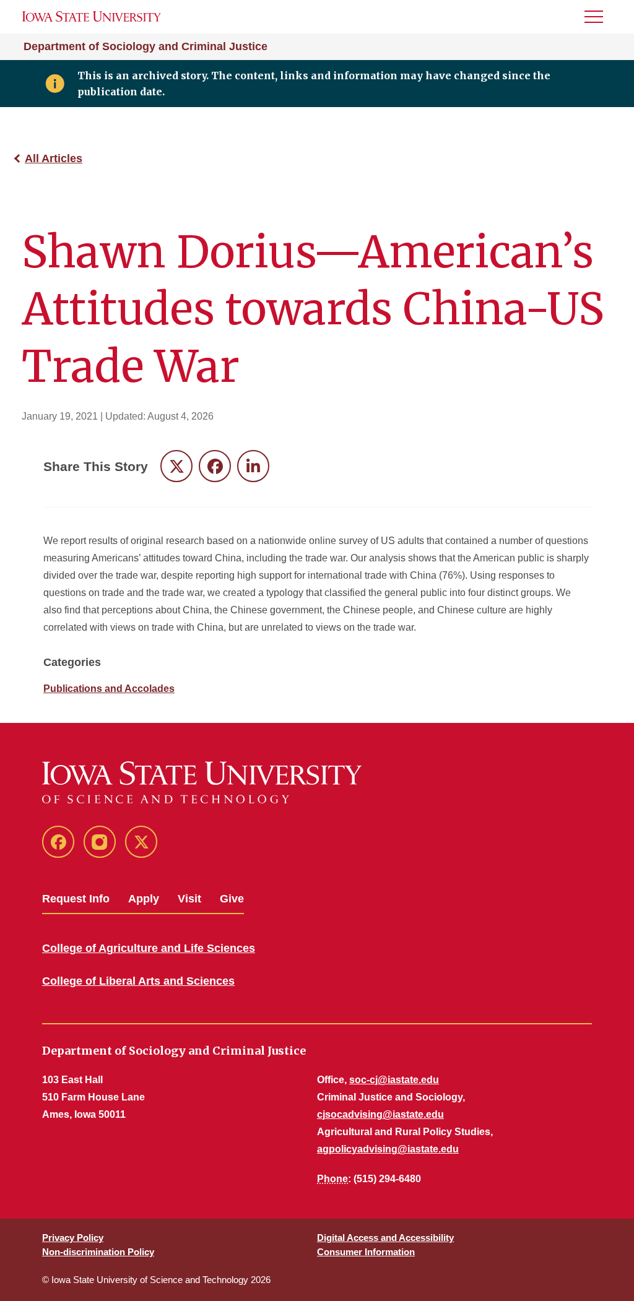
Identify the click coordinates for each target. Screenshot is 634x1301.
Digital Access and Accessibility (385, 1237)
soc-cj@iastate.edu (394, 1079)
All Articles (53, 158)
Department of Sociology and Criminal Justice (145, 46)
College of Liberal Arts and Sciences (138, 981)
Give (232, 899)
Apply (143, 899)
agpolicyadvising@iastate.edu (388, 1149)
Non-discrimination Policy (98, 1252)
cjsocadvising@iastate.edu (380, 1114)
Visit (189, 899)
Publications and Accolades (109, 688)
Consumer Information (366, 1252)
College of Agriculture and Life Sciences (148, 948)
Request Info (76, 899)
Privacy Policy (72, 1237)
